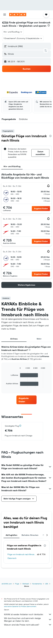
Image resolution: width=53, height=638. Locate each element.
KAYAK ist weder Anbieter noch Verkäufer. (23, 614)
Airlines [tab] (14, 339)
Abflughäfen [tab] (11, 535)
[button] (5, 15)
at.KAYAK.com (7, 584)
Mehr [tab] (39, 339)
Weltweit (25, 584)
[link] (26, 399)
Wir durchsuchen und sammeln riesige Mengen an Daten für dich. (22, 619)
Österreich (11, 558)
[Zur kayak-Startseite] (17, 14)
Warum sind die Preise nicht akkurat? (21, 624)
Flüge (17, 584)
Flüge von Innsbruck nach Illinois (20, 554)
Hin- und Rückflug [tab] (12, 166)
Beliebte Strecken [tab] (30, 535)
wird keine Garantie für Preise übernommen (20, 606)
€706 (5, 22)
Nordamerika (37, 584)
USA (46, 584)
